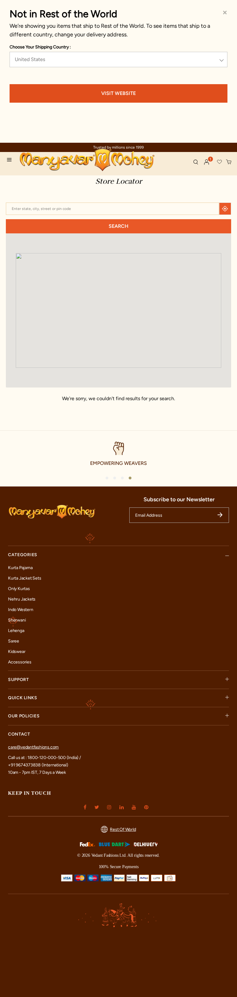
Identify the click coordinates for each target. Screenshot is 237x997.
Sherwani (17, 620)
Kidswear (16, 651)
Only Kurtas (19, 588)
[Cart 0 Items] (229, 162)
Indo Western (20, 609)
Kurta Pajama (20, 567)
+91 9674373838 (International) (38, 765)
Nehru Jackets (21, 599)
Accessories (19, 662)
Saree (13, 641)
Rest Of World (123, 829)
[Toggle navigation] (11, 160)
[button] (207, 162)
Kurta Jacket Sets (24, 578)
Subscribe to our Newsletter (179, 499)
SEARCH (118, 226)
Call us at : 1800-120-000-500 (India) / (44, 757)
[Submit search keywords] (196, 161)
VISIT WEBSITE (118, 93)
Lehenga (16, 630)
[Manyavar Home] (103, 160)
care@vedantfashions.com (33, 747)
